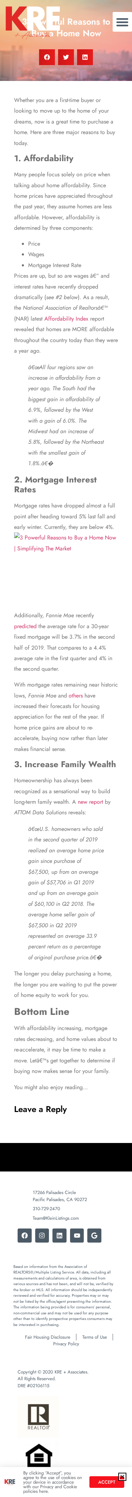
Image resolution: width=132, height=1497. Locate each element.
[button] (122, 1476)
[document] (66, 748)
